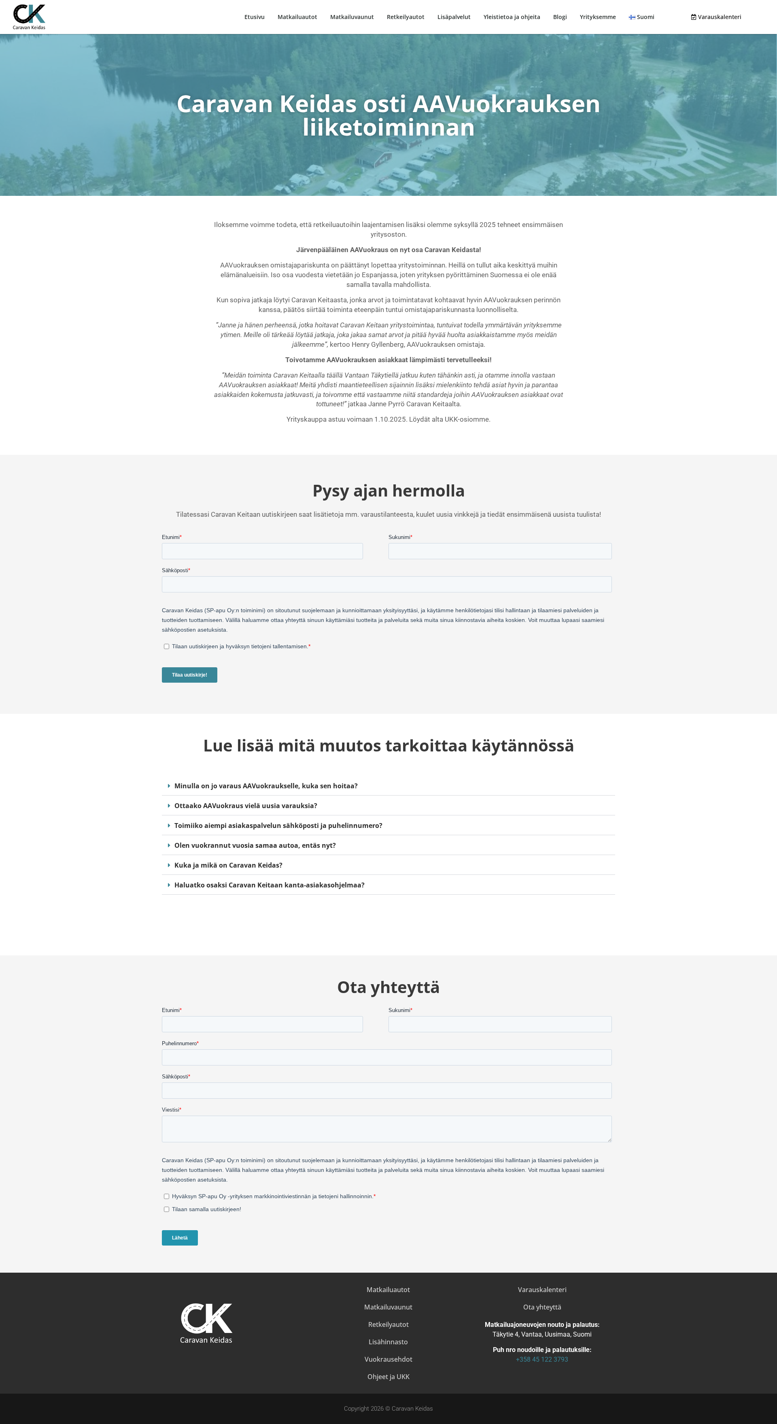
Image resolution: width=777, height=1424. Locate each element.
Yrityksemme (598, 17)
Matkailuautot (297, 17)
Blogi (560, 17)
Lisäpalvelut (454, 17)
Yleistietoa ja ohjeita (512, 17)
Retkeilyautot (406, 17)
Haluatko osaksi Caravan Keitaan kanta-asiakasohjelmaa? (269, 885)
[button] (388, 786)
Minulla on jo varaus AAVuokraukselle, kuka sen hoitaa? (266, 785)
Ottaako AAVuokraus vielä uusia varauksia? (245, 805)
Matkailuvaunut (352, 17)
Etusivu (254, 17)
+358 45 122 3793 (542, 1359)
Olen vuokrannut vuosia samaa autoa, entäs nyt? (255, 845)
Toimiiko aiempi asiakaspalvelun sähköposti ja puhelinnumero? (278, 825)
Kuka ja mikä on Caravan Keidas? (228, 865)
